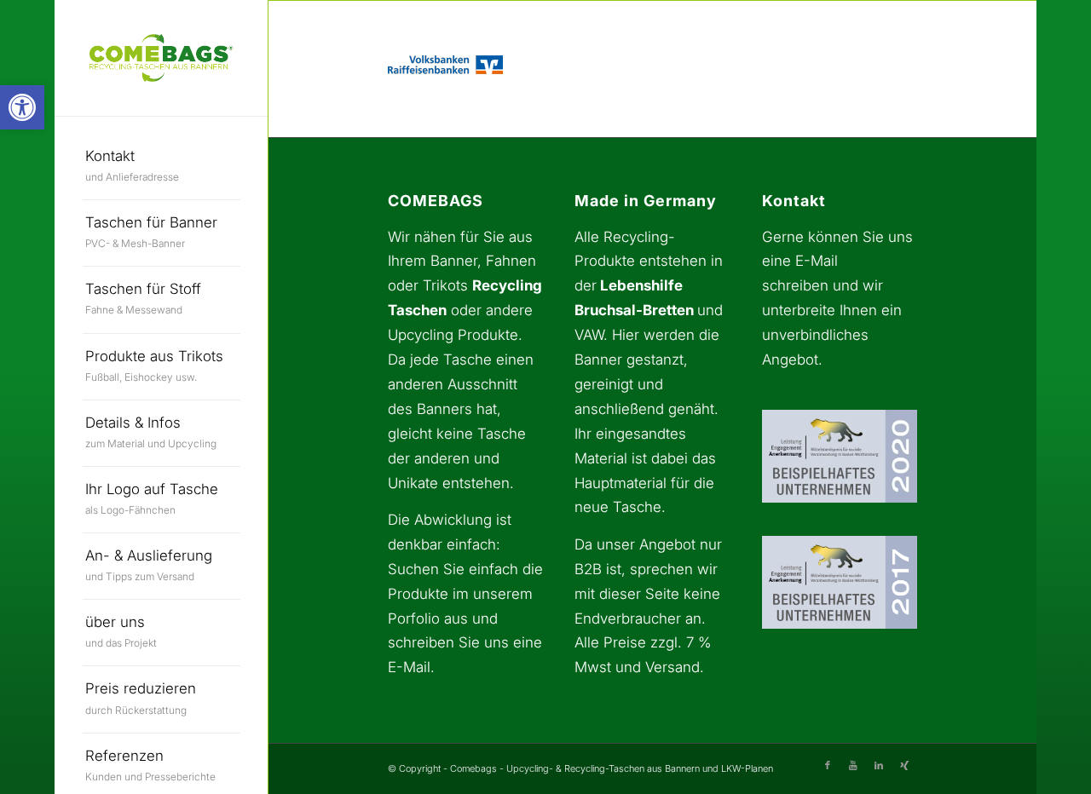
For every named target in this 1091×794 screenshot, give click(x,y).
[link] (22, 107)
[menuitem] (161, 167)
